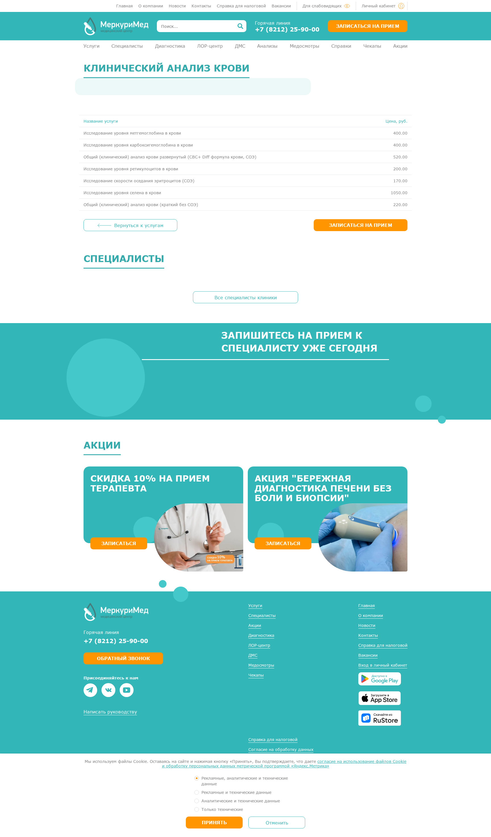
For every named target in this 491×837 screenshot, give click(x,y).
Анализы (267, 46)
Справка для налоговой (241, 5)
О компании (150, 5)
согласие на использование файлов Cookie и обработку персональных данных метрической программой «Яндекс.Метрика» (284, 763)
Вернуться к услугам (138, 225)
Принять (214, 822)
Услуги (91, 46)
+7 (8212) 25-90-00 (287, 29)
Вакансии (281, 5)
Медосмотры (304, 46)
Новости (177, 5)
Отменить (277, 822)
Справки (341, 46)
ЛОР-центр (210, 46)
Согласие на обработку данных (280, 749)
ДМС (240, 46)
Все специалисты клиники (246, 297)
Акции (400, 46)
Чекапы (372, 46)
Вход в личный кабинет (382, 665)
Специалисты (127, 46)
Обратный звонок (123, 658)
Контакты (201, 5)
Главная (124, 5)
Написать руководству (110, 711)
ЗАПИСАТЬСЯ (118, 543)
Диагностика (170, 46)
